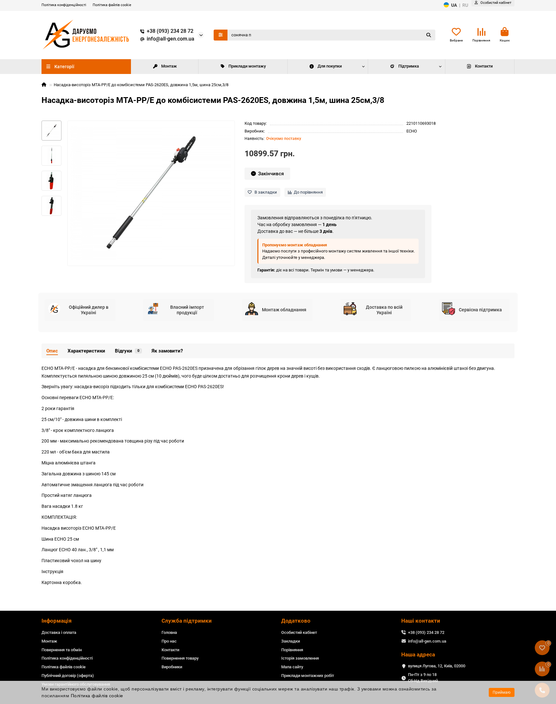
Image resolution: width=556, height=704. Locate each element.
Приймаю (502, 692)
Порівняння (292, 649)
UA (454, 5)
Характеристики (86, 351)
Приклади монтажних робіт (307, 675)
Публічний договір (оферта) (68, 675)
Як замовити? (167, 351)
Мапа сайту (292, 666)
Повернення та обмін (62, 649)
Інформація (57, 620)
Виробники (172, 666)
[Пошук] (428, 35)
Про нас (169, 641)
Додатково (295, 620)
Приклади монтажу (247, 66)
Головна (169, 632)
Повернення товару (180, 658)
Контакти (484, 66)
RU (465, 5)
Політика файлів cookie (112, 5)
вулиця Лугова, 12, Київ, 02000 (436, 665)
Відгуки (127, 351)
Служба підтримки (187, 620)
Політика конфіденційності (64, 5)
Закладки (290, 641)
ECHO (411, 131)
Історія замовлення (300, 658)
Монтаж (169, 66)
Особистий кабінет (299, 632)
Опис (52, 351)
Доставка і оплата (59, 632)
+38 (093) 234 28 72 (170, 31)
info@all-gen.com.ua (170, 39)
